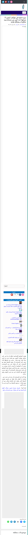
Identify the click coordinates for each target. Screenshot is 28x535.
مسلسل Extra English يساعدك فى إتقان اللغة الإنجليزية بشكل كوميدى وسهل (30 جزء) (13, 306)
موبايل (17, 24)
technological (22, 24)
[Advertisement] (14, 400)
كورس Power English (17, 323)
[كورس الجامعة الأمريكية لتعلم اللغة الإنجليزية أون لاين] (20, 339)
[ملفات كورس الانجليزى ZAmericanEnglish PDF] (20, 315)
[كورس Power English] (20, 321)
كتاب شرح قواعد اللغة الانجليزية (15, 337)
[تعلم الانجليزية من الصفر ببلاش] (20, 331)
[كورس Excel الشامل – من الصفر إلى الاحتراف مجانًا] (20, 325)
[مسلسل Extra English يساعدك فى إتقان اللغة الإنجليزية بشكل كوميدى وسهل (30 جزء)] (20, 302)
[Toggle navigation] (24, 2)
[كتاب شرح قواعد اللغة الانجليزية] (20, 335)
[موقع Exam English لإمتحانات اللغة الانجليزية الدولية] (20, 310)
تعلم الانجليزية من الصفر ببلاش (15, 333)
